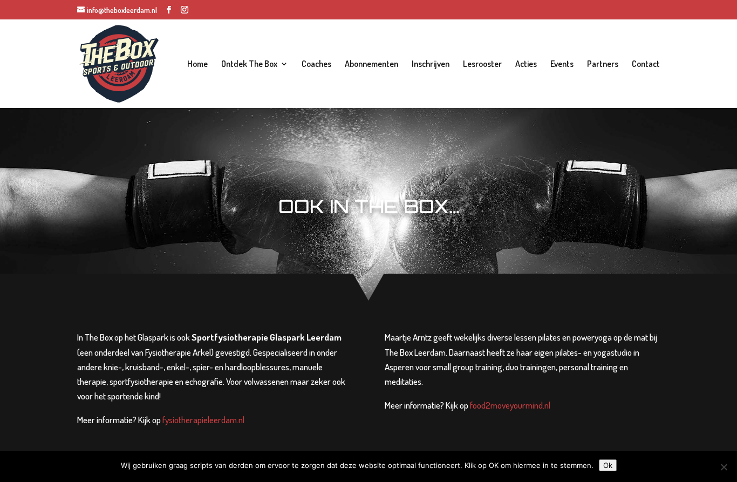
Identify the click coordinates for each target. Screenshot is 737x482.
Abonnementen (371, 64)
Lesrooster (482, 64)
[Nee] (723, 466)
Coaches (316, 64)
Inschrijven (430, 64)
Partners (602, 64)
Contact (646, 64)
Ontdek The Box (249, 64)
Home (197, 64)
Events (562, 64)
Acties (526, 64)
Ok (607, 465)
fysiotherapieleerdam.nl (203, 419)
